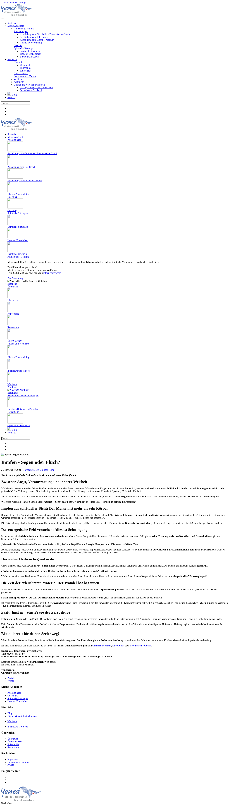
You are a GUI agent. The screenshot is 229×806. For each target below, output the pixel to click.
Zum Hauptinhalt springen (14, 2)
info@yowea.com (52, 273)
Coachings (12, 695)
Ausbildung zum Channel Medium (37, 39)
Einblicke (12, 59)
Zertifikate (19, 82)
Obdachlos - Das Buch (31, 90)
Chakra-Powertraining (31, 42)
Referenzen (25, 70)
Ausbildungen (21, 31)
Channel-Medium (101, 645)
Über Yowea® (21, 73)
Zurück (11, 678)
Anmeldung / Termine (18, 256)
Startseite (11, 23)
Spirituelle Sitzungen (24, 48)
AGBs (10, 764)
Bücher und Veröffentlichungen (29, 84)
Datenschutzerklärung (18, 762)
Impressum (12, 759)
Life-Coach (118, 645)
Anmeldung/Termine (24, 28)
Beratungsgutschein (29, 56)
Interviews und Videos (25, 76)
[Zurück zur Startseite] (16, 15)
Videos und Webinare (18, 343)
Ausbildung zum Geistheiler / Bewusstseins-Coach (45, 34)
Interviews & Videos (17, 726)
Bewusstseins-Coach (140, 645)
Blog (14, 94)
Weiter (10, 680)
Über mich (19, 62)
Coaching (18, 45)
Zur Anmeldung (15, 278)
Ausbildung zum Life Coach (34, 37)
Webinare (18, 79)
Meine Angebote (15, 25)
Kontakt (11, 97)
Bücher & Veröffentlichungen (22, 716)
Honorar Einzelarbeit (30, 54)
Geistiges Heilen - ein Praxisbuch (36, 87)
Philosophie (25, 68)
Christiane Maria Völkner (35, 470)
